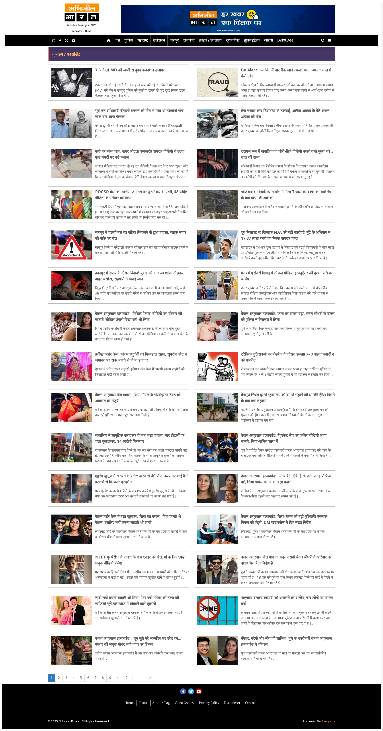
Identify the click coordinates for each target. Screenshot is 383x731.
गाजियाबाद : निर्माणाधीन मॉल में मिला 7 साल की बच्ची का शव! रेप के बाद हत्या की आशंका (286, 194)
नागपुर (174, 40)
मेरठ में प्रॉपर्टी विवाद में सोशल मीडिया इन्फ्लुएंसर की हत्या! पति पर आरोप (287, 275)
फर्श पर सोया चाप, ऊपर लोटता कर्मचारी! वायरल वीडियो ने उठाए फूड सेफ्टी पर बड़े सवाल (139, 154)
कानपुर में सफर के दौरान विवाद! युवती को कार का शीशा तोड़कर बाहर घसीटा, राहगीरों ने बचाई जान (139, 275)
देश (118, 40)
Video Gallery (184, 703)
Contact (251, 703)
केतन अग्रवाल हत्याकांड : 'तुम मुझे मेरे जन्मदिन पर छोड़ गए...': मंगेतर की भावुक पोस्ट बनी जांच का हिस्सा (139, 641)
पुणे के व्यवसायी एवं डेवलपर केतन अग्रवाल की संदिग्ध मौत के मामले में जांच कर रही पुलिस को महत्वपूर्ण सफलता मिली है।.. (141, 412)
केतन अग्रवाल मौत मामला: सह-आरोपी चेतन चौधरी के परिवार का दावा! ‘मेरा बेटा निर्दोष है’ (286, 560)
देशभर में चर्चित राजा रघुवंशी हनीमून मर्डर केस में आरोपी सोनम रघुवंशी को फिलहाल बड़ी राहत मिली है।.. (140, 372)
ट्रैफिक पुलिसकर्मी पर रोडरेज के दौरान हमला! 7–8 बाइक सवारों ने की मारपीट (287, 357)
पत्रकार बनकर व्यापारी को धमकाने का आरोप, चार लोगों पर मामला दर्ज (287, 600)
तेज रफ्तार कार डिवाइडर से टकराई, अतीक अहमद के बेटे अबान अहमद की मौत (285, 113)
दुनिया (129, 40)
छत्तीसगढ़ (159, 40)
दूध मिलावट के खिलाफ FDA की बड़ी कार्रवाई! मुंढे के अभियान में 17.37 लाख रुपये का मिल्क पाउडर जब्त (285, 235)
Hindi (88, 31)
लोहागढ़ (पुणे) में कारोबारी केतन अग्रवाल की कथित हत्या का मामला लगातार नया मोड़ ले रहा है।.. (283, 534)
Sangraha (328, 721)
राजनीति (189, 40)
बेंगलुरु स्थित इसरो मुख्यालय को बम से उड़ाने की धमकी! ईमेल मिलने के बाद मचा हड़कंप (288, 397)
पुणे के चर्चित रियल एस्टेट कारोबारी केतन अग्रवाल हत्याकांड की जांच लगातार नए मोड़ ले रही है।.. (284, 331)
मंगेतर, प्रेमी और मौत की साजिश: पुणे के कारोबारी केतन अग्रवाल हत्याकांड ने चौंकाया (286, 641)
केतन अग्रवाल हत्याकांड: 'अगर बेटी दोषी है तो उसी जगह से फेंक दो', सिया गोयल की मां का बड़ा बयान (286, 478)
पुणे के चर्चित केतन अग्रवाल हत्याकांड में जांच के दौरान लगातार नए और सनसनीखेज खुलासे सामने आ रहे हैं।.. (139, 615)
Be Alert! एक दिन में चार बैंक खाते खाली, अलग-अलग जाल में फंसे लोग (286, 73)
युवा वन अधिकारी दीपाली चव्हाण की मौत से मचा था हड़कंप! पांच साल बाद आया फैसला (139, 113)
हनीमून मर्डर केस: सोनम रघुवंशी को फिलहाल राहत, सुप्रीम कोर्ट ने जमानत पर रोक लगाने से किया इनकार (141, 357)
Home (129, 703)
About (143, 703)
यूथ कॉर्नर (232, 40)
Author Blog (161, 703)
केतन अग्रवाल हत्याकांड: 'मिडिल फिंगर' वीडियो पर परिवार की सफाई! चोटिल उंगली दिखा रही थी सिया (138, 316)
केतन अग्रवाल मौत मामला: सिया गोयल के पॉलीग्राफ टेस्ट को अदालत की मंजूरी (138, 397)
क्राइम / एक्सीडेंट (210, 40)
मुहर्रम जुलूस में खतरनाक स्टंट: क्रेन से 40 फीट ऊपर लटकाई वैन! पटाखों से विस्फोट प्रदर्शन (141, 478)
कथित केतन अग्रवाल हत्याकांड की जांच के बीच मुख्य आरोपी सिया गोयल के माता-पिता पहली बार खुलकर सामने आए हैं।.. (286, 493)
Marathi (77, 31)
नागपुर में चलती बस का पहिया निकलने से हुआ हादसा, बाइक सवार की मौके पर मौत (140, 235)
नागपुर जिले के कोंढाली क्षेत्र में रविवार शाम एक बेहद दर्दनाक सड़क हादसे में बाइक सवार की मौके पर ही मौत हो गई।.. (141, 250)
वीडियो (268, 40)
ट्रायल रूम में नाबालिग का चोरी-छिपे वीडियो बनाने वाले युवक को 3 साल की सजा (287, 154)
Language (285, 40)
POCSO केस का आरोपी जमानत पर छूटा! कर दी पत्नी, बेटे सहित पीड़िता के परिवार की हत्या (141, 194)
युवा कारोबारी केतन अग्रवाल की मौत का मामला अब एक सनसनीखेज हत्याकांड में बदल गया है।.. (283, 656)
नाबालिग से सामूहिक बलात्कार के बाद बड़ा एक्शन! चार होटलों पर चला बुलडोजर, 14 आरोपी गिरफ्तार (139, 438)
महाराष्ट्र (143, 40)
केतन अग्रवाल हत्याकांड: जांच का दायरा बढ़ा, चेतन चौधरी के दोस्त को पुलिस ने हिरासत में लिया (287, 316)
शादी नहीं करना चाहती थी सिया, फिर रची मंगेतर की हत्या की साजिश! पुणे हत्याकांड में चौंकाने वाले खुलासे (137, 600)
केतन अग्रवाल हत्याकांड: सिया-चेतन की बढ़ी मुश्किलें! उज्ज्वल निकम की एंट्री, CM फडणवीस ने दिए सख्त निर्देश (284, 519)
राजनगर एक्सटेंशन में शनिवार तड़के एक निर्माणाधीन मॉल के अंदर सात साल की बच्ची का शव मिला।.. (287, 209)
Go (149, 678)
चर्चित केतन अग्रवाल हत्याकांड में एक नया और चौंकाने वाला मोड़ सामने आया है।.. (139, 656)
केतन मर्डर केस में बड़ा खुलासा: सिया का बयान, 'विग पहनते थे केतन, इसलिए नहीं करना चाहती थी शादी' (138, 519)
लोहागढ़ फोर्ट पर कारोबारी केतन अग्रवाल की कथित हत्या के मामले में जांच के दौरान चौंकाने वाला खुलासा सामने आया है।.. (141, 534)
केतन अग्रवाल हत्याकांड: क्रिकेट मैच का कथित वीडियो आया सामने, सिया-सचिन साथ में (283, 438)
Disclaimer (232, 703)
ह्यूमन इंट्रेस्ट (252, 40)
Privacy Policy (209, 703)
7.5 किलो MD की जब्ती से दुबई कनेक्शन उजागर (130, 70)
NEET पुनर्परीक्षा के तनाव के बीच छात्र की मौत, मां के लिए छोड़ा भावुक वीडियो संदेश (140, 560)
